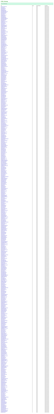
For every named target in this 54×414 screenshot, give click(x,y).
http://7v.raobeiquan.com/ (3, 220)
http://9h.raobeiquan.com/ (3, 337)
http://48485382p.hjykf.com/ (3, 39)
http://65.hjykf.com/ (3, 199)
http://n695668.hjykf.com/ (3, 181)
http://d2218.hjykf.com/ (3, 90)
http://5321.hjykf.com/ (3, 330)
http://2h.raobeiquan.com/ (3, 357)
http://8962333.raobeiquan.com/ (4, 108)
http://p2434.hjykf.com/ (3, 383)
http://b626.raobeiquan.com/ (4, 223)
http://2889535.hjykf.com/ (3, 336)
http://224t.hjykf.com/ (3, 32)
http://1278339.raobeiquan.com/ (4, 140)
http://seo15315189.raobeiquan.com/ (4, 138)
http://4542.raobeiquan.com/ (4, 191)
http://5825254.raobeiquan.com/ (4, 251)
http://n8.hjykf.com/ (3, 80)
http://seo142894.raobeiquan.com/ (4, 378)
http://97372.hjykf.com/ (3, 219)
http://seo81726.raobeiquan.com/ (4, 241)
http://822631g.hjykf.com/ (3, 171)
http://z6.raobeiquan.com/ (3, 203)
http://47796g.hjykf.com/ (3, 183)
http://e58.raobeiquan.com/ (3, 403)
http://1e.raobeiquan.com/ (3, 239)
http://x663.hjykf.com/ (3, 358)
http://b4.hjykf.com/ (3, 404)
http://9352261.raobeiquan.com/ (4, 342)
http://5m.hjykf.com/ (3, 321)
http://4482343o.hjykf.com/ (3, 366)
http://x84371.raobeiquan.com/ (4, 159)
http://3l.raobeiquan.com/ (3, 193)
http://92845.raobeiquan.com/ (4, 276)
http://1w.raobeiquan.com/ (3, 43)
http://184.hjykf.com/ (3, 387)
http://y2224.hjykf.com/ (3, 151)
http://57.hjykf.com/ (3, 29)
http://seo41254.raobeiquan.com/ (4, 294)
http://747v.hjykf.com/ (3, 314)
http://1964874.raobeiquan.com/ (4, 334)
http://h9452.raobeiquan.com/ (4, 133)
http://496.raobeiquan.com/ (3, 398)
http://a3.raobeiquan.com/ (3, 282)
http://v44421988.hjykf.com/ (3, 267)
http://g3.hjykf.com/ (3, 154)
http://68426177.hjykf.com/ (3, 363)
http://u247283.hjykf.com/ (3, 351)
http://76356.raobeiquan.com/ (4, 101)
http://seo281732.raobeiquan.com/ (4, 18)
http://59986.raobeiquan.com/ (4, 399)
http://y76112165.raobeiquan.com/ (4, 410)
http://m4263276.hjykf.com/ (3, 124)
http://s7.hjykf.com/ (3, 341)
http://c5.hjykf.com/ (3, 277)
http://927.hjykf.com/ (3, 356)
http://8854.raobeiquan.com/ (4, 61)
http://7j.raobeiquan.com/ (3, 130)
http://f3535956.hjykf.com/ (3, 70)
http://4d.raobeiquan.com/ (3, 395)
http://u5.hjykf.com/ (3, 87)
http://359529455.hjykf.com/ (3, 382)
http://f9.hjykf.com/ (3, 368)
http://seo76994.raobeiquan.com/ (4, 261)
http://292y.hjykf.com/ (3, 177)
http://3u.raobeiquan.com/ (3, 292)
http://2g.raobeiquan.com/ (3, 123)
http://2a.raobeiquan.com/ (3, 156)
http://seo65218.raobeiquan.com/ (4, 326)
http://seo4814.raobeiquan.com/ (4, 118)
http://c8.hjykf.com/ (3, 166)
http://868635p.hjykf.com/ (3, 281)
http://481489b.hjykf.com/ (3, 59)
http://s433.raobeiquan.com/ (4, 256)
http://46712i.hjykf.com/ (3, 288)
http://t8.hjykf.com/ (3, 114)
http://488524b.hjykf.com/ (3, 379)
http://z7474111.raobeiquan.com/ (4, 249)
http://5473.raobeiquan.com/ (4, 315)
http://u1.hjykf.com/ (3, 107)
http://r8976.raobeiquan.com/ (4, 340)
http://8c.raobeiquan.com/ (3, 299)
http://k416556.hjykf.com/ (3, 389)
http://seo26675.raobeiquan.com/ (4, 188)
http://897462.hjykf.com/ (3, 149)
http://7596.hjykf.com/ (3, 212)
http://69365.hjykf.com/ (3, 155)
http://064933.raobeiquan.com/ (4, 86)
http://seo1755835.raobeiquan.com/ (4, 58)
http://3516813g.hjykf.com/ (3, 92)
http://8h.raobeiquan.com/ (3, 50)
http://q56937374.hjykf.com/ (3, 37)
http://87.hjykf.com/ (3, 245)
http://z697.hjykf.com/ (3, 240)
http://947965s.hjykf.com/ (3, 236)
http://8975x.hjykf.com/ (3, 384)
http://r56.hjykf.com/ (3, 377)
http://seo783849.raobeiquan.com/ (4, 11)
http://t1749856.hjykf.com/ (3, 260)
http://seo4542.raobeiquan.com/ (4, 98)
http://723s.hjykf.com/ (3, 373)
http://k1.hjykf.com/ (3, 134)
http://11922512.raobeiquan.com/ (4, 244)
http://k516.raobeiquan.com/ (4, 309)
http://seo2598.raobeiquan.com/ (4, 313)
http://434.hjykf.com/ (3, 49)
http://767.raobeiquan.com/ (3, 48)
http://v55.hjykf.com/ (3, 175)
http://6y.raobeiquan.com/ (3, 96)
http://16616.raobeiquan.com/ (4, 310)
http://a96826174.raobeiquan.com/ (4, 165)
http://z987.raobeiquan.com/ (4, 53)
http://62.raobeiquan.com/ (3, 271)
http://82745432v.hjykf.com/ (3, 12)
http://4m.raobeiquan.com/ (3, 103)
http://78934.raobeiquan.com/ (4, 362)
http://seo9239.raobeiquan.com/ (4, 228)
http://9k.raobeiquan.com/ (3, 186)
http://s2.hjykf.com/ (3, 54)
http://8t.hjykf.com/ (3, 202)
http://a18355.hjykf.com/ (3, 117)
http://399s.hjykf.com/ (3, 262)
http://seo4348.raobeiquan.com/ (4, 111)
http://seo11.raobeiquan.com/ (4, 182)
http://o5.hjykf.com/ (3, 27)
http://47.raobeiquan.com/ (3, 167)
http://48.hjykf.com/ (3, 82)
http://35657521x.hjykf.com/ (3, 112)
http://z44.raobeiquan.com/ (3, 172)
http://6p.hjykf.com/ (3, 119)
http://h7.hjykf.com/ (3, 319)
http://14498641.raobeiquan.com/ (4, 55)
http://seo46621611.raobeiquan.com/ (4, 71)
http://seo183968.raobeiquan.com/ (4, 45)
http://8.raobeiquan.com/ (3, 135)
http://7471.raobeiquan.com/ (4, 198)
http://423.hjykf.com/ (3, 122)
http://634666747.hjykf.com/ (3, 75)
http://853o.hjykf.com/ (3, 139)
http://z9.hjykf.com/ (3, 361)
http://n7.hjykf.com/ (3, 7)
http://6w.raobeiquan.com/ (3, 388)
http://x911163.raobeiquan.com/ (4, 347)
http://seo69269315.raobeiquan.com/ (4, 176)
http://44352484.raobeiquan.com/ (4, 225)
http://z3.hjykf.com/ (3, 224)
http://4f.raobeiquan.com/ (3, 180)
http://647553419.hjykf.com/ (3, 161)
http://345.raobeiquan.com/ (3, 106)
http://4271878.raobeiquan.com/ (4, 304)
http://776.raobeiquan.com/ (3, 329)
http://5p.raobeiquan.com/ (3, 318)
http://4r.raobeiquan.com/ (3, 16)
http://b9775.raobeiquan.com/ (4, 60)
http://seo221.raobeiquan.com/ (4, 208)
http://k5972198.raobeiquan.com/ (4, 66)
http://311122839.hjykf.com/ (3, 406)
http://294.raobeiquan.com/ (3, 405)
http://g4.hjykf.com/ (3, 250)
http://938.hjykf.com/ (3, 192)
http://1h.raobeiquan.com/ (3, 273)
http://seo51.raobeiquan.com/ (4, 64)
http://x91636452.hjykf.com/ (3, 44)
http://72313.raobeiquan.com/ (4, 335)
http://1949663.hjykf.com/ (3, 252)
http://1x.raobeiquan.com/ (3, 76)
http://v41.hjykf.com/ (3, 207)
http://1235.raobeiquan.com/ (4, 128)
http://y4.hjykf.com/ (3, 234)
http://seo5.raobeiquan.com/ (4, 372)
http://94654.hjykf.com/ (3, 305)
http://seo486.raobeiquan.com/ (4, 235)
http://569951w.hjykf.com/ (3, 85)
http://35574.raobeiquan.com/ (4, 74)
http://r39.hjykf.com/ (3, 293)
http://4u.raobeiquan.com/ (3, 246)
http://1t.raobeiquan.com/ (3, 23)
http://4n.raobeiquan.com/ (3, 324)
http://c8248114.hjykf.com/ (3, 17)
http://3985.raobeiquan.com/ (4, 113)
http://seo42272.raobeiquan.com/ (4, 145)
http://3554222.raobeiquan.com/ (4, 411)
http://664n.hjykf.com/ (3, 209)
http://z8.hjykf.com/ (3, 303)
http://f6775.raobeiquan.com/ (4, 6)
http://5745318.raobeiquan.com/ (4, 218)
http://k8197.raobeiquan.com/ (4, 374)
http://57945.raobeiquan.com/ (4, 28)
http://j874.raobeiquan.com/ (3, 289)
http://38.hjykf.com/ (3, 42)
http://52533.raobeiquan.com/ (4, 81)
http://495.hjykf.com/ (3, 400)
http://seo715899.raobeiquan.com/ (4, 390)
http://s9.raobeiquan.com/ (3, 13)
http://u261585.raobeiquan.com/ (4, 196)
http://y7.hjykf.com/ (3, 257)
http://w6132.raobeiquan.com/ (4, 230)
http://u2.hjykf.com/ (3, 127)
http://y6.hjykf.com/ (3, 197)
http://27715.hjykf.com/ (3, 298)
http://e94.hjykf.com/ (3, 325)
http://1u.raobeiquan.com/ (3, 143)
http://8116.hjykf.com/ (3, 22)
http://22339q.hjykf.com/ (3, 255)
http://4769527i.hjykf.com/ (3, 308)
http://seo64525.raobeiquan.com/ (4, 91)
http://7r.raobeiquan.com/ (3, 150)
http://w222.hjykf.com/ (3, 187)
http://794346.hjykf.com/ (3, 129)
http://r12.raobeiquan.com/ (3, 33)
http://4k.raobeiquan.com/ (3, 350)
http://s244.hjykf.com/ (3, 97)
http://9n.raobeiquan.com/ (3, 331)
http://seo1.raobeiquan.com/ (4, 345)
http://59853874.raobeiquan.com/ (4, 160)
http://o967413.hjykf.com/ (3, 144)
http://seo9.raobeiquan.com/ (4, 170)
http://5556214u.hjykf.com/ (3, 65)
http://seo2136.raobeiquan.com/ (4, 320)
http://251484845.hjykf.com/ (3, 272)
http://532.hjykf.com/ (3, 265)
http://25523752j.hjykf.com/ (3, 346)
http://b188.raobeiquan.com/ (4, 367)
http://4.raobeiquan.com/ (3, 278)
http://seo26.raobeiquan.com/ (4, 352)
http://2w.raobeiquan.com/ (3, 69)
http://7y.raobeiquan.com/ (3, 213)
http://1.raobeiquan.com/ (3, 393)
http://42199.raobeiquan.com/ (4, 297)
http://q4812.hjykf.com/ (3, 214)
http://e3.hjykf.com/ (3, 283)
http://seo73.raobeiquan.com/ (4, 38)
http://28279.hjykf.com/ (3, 102)
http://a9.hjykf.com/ (3, 204)
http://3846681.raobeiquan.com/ (4, 21)
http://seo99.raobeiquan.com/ (4, 268)
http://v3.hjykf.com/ (3, 34)
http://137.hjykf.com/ (3, 394)
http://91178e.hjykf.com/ (3, 409)
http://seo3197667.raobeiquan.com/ (4, 287)
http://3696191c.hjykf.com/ (3, 229)
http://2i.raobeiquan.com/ (3, 266)
